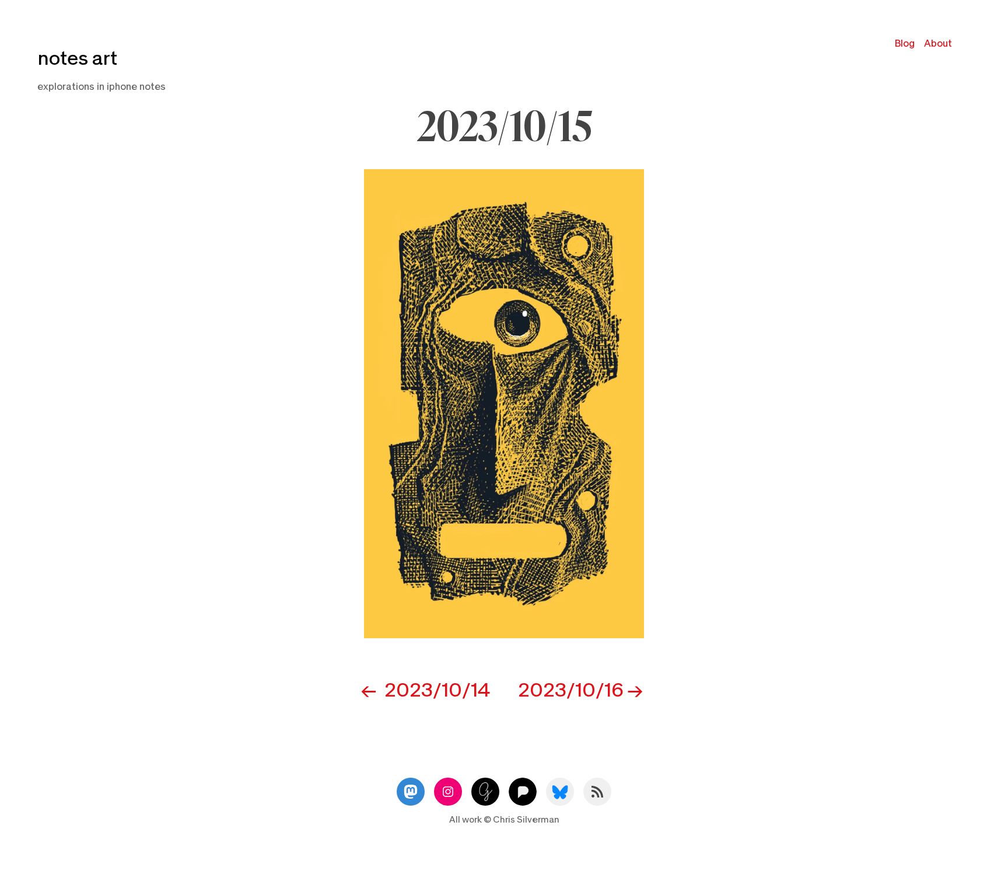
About (938, 43)
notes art (77, 58)
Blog (905, 43)
